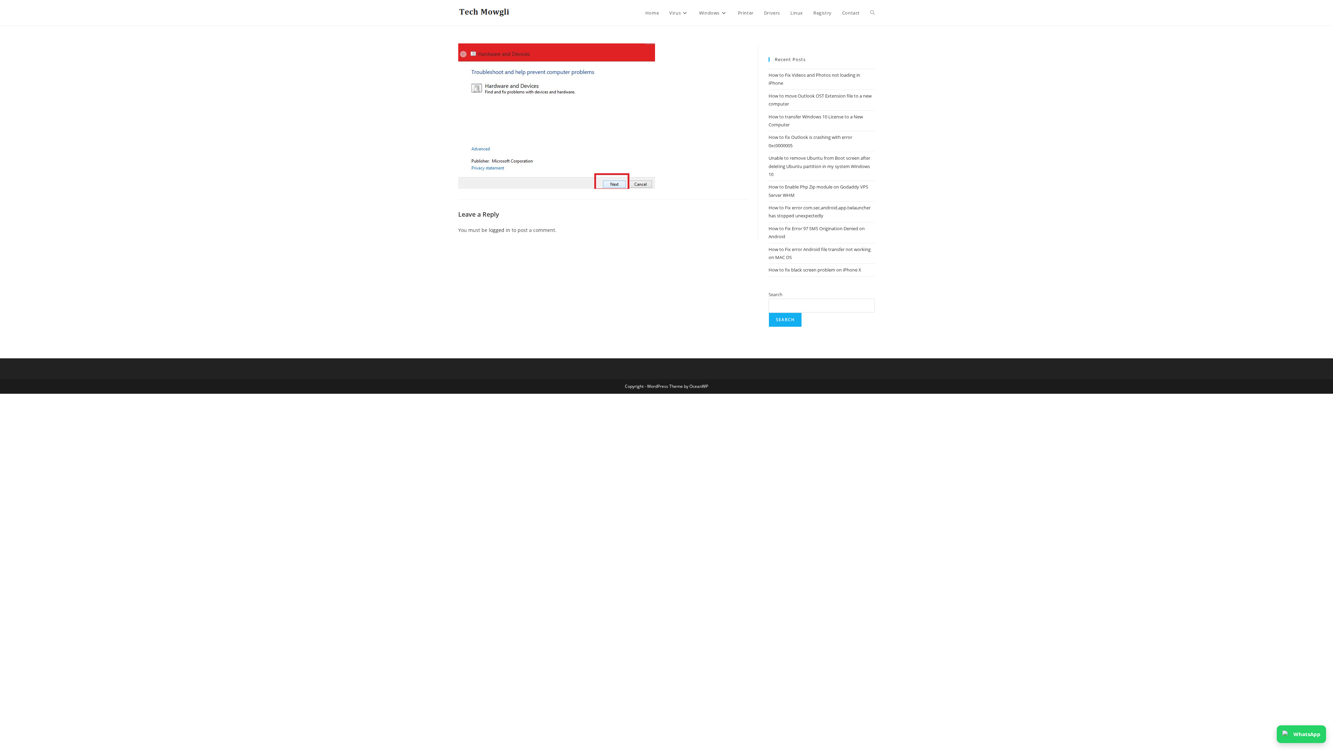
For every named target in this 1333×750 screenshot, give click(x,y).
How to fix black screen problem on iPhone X (815, 270)
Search (775, 294)
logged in (499, 230)
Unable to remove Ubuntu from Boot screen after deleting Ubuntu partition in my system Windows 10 (819, 166)
